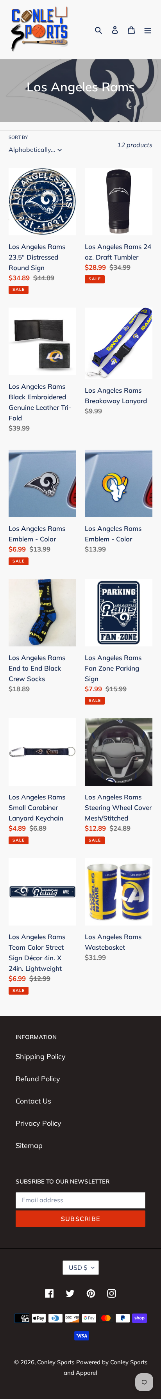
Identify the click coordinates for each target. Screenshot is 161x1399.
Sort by (18, 137)
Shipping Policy (41, 1056)
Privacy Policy (38, 1123)
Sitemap (29, 1145)
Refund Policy (38, 1078)
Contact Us (33, 1100)
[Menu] (148, 29)
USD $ (78, 1267)
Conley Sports (55, 1362)
